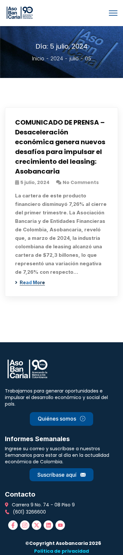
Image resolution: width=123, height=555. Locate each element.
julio (74, 58)
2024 (57, 58)
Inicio (38, 58)
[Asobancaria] (21, 12)
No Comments (81, 182)
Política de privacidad (61, 551)
